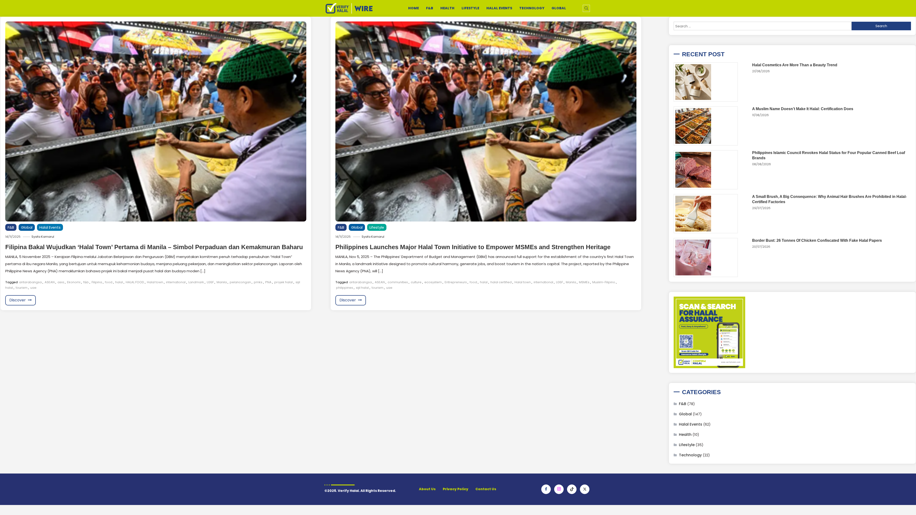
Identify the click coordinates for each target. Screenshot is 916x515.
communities (398, 282)
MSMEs (584, 282)
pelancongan (240, 282)
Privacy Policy (455, 489)
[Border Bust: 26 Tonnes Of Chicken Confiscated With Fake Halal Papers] (706, 257)
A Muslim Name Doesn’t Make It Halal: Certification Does (802, 109)
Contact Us (485, 489)
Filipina (97, 282)
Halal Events (499, 8)
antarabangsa (30, 282)
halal (119, 282)
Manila (222, 282)
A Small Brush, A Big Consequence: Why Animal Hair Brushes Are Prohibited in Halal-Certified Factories (829, 199)
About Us (427, 489)
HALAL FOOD (135, 282)
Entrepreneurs (456, 282)
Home (413, 8)
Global (559, 8)
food (108, 282)
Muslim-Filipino (603, 282)
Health (447, 8)
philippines (344, 287)
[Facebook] (546, 489)
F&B (429, 8)
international (176, 282)
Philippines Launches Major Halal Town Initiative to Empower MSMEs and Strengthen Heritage (472, 247)
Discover (18, 300)
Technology (531, 8)
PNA (268, 282)
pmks (258, 282)
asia (60, 282)
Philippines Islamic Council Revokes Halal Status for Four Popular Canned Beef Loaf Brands (828, 155)
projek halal (283, 282)
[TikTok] (572, 489)
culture (416, 282)
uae (33, 287)
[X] (584, 489)
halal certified (501, 282)
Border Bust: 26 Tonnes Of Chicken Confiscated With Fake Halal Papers (817, 240)
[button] (586, 8)
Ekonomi (73, 282)
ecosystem (433, 282)
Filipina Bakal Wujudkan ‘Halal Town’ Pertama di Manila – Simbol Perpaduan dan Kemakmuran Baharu (154, 247)
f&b (86, 282)
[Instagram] (559, 489)
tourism (21, 287)
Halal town (155, 282)
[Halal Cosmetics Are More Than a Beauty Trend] (706, 82)
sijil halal (362, 287)
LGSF (210, 282)
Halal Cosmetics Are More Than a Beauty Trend (794, 65)
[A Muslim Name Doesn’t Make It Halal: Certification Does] (706, 125)
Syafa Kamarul (42, 236)
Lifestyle (470, 8)
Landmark (196, 282)
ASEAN (50, 282)
